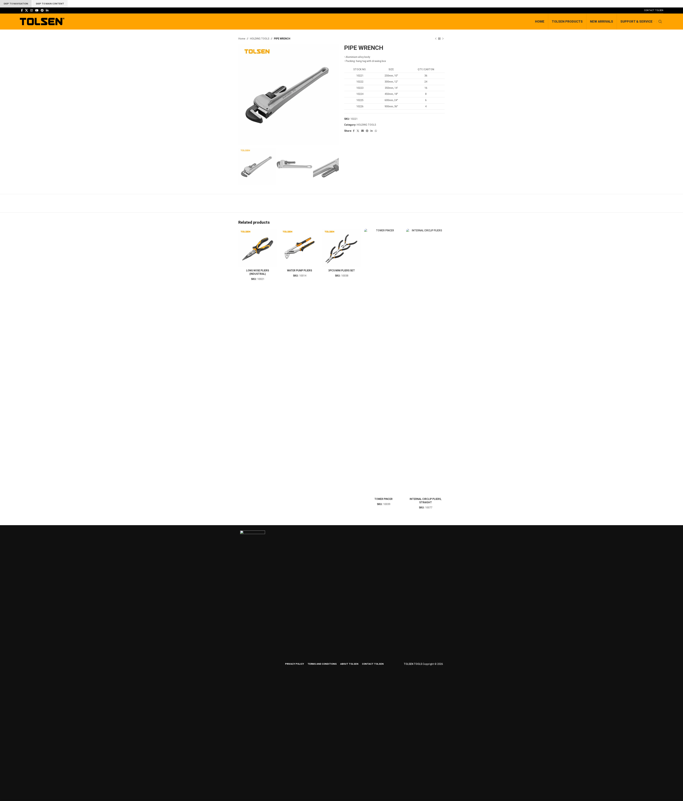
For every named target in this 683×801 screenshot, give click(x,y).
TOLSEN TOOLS (413, 664)
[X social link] (26, 10)
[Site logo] (42, 21)
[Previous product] (436, 38)
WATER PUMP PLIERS (299, 270)
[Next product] (443, 38)
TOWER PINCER (383, 499)
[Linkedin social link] (47, 10)
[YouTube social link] (36, 10)
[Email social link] (362, 130)
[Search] (661, 21)
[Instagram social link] (31, 10)
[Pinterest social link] (42, 10)
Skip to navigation (16, 3)
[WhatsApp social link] (376, 130)
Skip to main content (50, 3)
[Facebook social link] (22, 10)
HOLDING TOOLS (259, 38)
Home (241, 38)
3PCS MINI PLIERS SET (341, 270)
